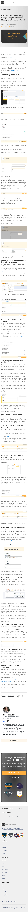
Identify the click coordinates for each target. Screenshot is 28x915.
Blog (12, 7)
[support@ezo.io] (9, 814)
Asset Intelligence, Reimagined (9, 2)
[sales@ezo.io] (17, 814)
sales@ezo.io (18, 816)
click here (13, 540)
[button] (14, 740)
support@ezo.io (9, 816)
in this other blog (15, 70)
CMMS (6, 7)
